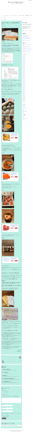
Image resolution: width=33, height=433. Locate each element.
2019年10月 (24, 95)
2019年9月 (24, 96)
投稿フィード (24, 117)
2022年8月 (24, 64)
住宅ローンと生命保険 (4, 372)
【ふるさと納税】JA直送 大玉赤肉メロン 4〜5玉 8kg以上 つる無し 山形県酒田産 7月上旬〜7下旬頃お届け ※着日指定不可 (14, 135)
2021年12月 (24, 71)
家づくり (24, 110)
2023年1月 (24, 60)
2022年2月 (24, 69)
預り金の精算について (4, 375)
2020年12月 (24, 82)
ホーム (2, 19)
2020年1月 (24, 92)
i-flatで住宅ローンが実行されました (6, 369)
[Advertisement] (16, 9)
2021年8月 (24, 75)
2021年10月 (24, 73)
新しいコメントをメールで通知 (5, 415)
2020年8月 (24, 86)
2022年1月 (24, 70)
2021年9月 (24, 74)
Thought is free (20, 431)
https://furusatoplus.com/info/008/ (6, 46)
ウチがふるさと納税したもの (6, 56)
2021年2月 (24, 80)
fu (20, 351)
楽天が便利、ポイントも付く (6, 55)
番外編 (23, 112)
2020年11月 (24, 83)
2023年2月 (24, 59)
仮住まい (24, 109)
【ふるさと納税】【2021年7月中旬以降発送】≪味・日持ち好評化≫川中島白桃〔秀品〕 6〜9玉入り (14, 225)
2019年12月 (24, 93)
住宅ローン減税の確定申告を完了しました (7, 381)
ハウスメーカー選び (25, 108)
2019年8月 (24, 97)
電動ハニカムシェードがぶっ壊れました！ (27, 40)
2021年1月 (24, 81)
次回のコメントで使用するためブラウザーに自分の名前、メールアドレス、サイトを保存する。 (11, 413)
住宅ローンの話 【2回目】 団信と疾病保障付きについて (8, 378)
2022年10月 (24, 62)
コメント (3, 397)
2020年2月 (24, 91)
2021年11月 (24, 72)
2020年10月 (24, 84)
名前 (2, 404)
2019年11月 (24, 94)
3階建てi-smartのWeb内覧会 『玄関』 (27, 44)
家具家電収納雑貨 (24, 111)
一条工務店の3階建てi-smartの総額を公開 (27, 48)
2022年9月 (24, 63)
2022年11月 (24, 61)
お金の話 (5, 19)
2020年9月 (24, 85)
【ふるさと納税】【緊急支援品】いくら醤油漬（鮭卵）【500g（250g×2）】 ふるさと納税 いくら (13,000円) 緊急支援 (14, 174)
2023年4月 (24, 58)
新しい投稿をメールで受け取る (5, 416)
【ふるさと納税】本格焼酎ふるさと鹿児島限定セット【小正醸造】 (14, 258)
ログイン (24, 116)
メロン (4, 57)
